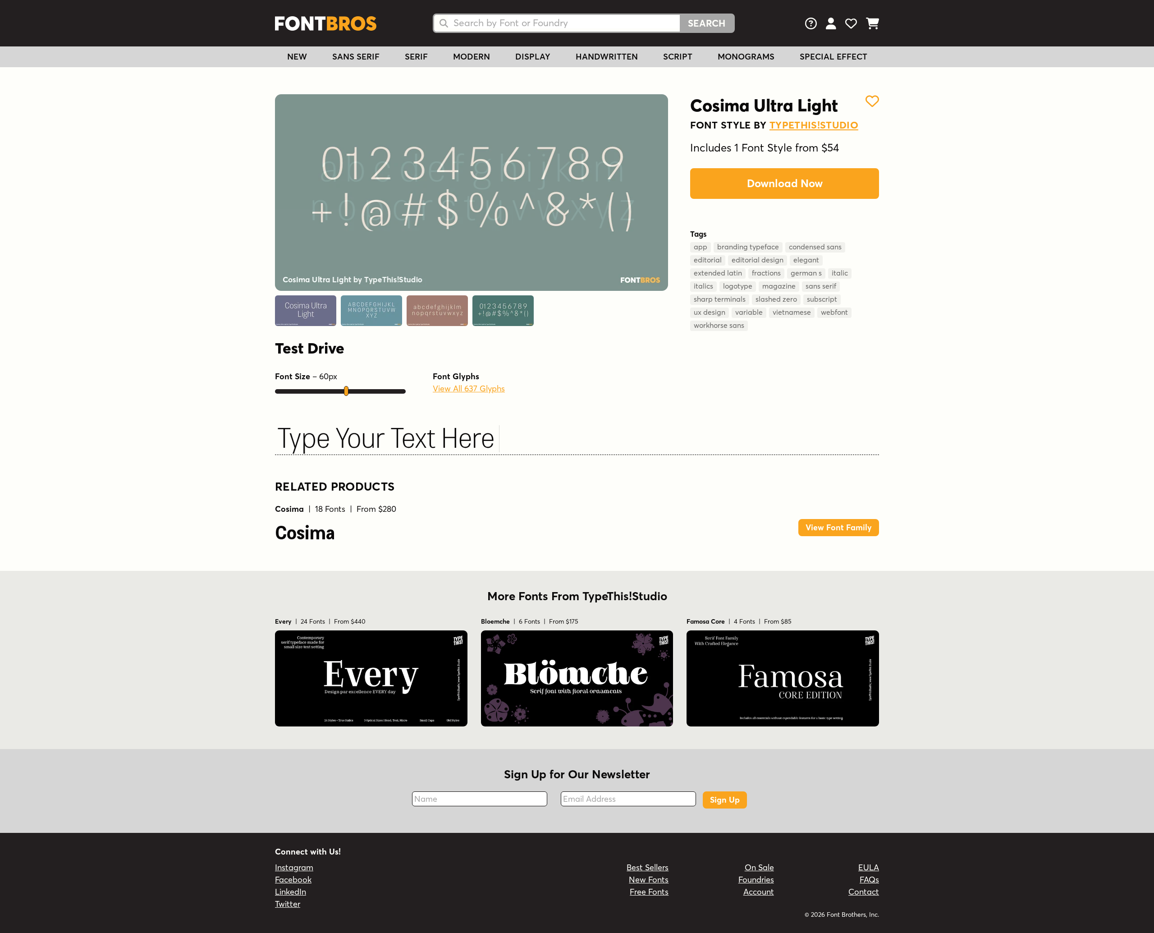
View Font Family (839, 527)
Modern (471, 56)
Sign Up (725, 800)
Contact (863, 892)
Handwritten (607, 56)
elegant (806, 259)
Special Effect (833, 56)
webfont (834, 312)
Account (758, 892)
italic (840, 272)
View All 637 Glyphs (469, 388)
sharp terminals (720, 298)
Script (677, 56)
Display (532, 56)
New (297, 56)
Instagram (294, 867)
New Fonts (649, 879)
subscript (822, 298)
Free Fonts (649, 892)
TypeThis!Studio (813, 125)
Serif (416, 56)
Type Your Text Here (386, 434)
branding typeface (748, 246)
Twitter (287, 904)
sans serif (821, 285)
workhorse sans (719, 325)
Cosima (305, 530)
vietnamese (792, 312)
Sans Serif (356, 56)
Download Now (785, 183)
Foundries (756, 879)
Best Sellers (648, 867)
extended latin (718, 272)
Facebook (293, 879)
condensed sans (815, 246)
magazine (779, 285)
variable (749, 312)
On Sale (759, 867)
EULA (868, 867)
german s (806, 272)
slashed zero (776, 298)
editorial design (757, 259)
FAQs (869, 879)
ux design (709, 312)
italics (703, 285)
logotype (737, 285)
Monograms (746, 56)
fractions (766, 272)
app (700, 246)
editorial (708, 259)
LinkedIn (290, 892)
